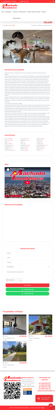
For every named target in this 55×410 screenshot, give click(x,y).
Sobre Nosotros (22, 11)
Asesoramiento (17, 18)
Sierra (32, 407)
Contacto (44, 11)
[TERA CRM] (43, 407)
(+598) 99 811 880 (24, 1)
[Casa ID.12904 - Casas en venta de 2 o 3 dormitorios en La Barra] (27, 46)
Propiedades (8, 11)
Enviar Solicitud (27, 285)
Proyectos (15, 11)
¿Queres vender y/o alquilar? (34, 11)
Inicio (3, 11)
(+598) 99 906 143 (28, 293)
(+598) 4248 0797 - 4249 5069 (9, 1)
